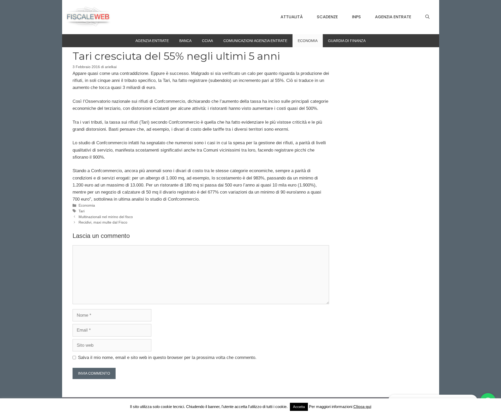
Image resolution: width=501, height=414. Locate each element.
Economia (308, 41)
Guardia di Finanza (347, 41)
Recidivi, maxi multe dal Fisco (103, 222)
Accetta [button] (299, 407)
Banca (185, 41)
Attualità (292, 17)
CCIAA (207, 41)
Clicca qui (362, 406)
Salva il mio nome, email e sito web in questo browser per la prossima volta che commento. (167, 357)
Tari (82, 211)
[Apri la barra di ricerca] (427, 16)
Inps (356, 17)
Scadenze (327, 17)
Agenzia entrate (393, 17)
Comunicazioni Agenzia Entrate (255, 41)
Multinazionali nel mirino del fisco (106, 217)
